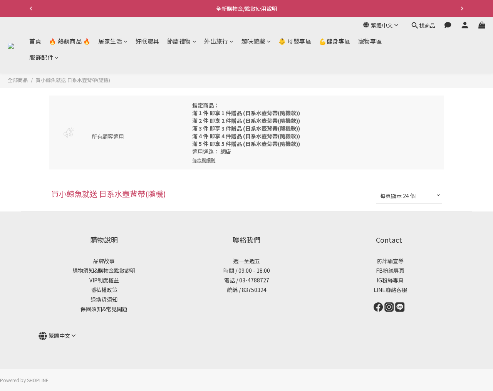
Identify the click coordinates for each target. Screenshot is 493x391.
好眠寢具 (147, 41)
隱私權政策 (104, 290)
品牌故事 (104, 261)
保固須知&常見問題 (103, 309)
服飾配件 (41, 57)
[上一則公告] (30, 8)
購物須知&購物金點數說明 (104, 270)
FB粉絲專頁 (389, 270)
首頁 (35, 41)
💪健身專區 (334, 41)
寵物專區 (370, 41)
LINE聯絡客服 (389, 290)
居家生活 (110, 41)
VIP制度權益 (104, 280)
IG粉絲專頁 (389, 280)
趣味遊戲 (253, 41)
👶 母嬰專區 (294, 41)
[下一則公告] (462, 8)
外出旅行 (216, 41)
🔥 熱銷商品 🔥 (70, 41)
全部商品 (18, 80)
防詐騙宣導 (390, 261)
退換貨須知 (104, 299)
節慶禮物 (179, 41)
